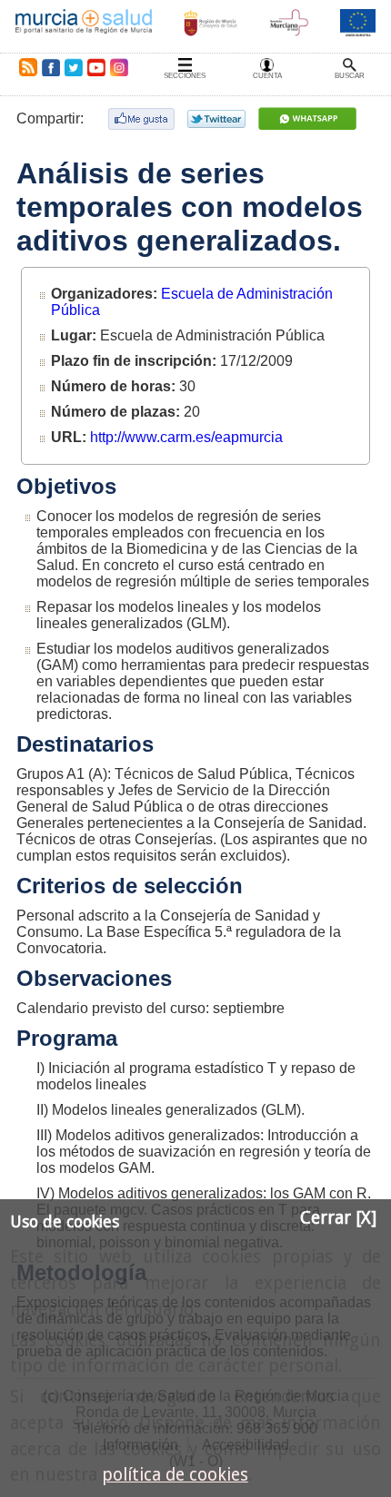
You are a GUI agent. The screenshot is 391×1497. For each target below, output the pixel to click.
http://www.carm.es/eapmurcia (186, 437)
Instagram (118, 67)
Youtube (96, 67)
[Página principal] (83, 26)
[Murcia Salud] (309, 118)
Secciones (185, 76)
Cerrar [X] (338, 1217)
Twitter (74, 67)
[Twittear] (218, 119)
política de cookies (175, 1474)
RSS (24, 67)
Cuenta (267, 76)
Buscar (350, 76)
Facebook (50, 67)
